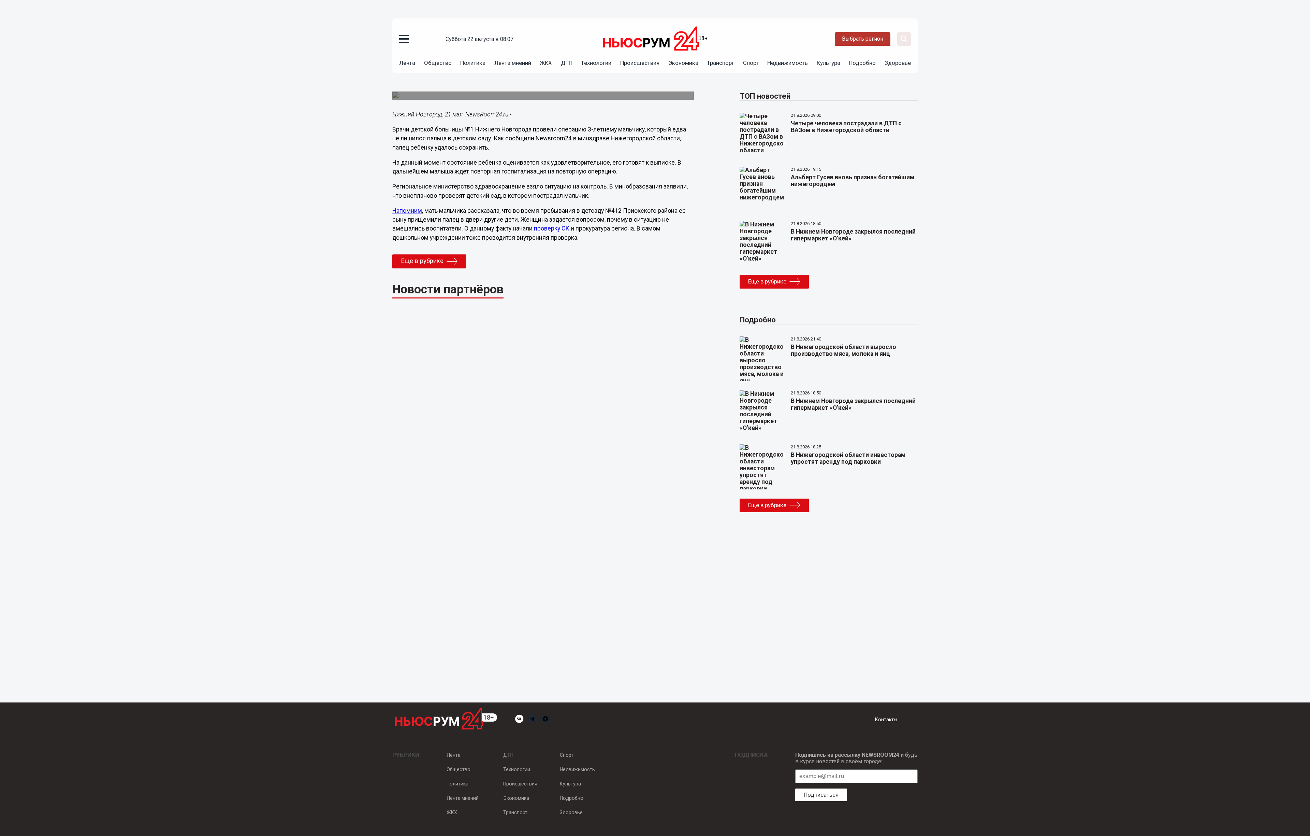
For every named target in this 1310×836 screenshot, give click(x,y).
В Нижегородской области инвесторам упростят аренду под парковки (848, 458)
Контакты (886, 719)
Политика (472, 62)
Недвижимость (787, 62)
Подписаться (821, 794)
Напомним (407, 210)
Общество (438, 62)
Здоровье (898, 62)
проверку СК (551, 228)
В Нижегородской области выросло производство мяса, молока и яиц (843, 350)
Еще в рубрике (422, 261)
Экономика (683, 62)
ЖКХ (546, 62)
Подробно (862, 62)
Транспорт (720, 62)
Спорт (751, 62)
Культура (828, 62)
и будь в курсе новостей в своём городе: (856, 758)
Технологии (596, 62)
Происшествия (639, 62)
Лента (407, 62)
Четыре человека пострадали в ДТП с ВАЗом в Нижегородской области (846, 127)
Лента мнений (512, 62)
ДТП (566, 62)
